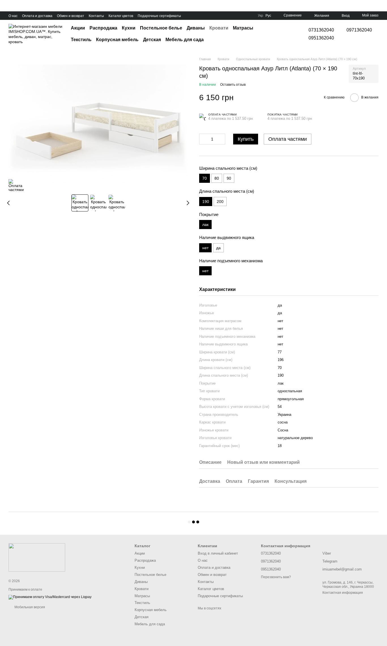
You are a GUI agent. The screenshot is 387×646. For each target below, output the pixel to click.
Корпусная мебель (117, 39)
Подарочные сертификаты (159, 16)
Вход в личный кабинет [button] (218, 553)
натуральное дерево (295, 438)
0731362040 (321, 30)
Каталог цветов (121, 16)
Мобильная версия (29, 607)
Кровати (218, 28)
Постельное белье (161, 28)
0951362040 (321, 38)
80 (216, 178)
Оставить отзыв (233, 85)
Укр (260, 15)
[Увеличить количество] (221, 139)
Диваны (196, 28)
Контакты (96, 16)
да (218, 248)
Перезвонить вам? (276, 577)
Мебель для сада (184, 39)
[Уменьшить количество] (203, 139)
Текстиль (81, 39)
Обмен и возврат (70, 16)
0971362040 (359, 30)
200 (220, 201)
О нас (13, 16)
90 (229, 178)
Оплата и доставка (37, 16)
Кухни (128, 28)
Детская (152, 39)
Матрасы (243, 28)
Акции (78, 28)
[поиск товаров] (287, 34)
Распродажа (103, 28)
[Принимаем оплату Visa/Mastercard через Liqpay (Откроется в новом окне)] (50, 597)
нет (280, 336)
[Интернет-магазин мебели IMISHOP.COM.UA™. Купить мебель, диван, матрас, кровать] (36, 557)
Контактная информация (342, 593)
